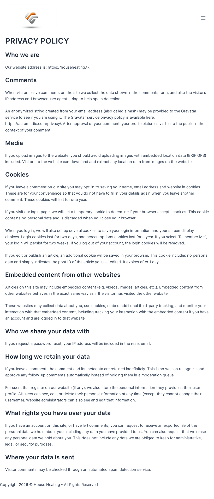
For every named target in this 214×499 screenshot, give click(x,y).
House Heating (47, 484)
